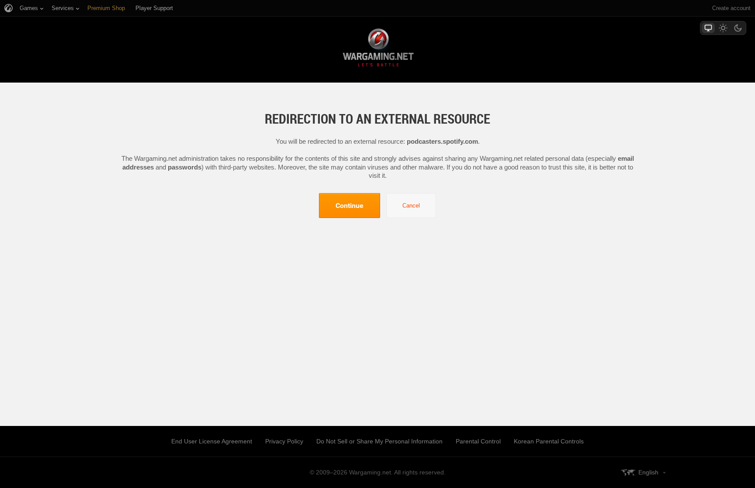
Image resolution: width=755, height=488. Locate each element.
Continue (350, 205)
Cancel (411, 205)
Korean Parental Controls (549, 441)
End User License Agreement (211, 441)
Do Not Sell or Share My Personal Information (379, 441)
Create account (731, 8)
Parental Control (478, 441)
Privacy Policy (284, 441)
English (648, 472)
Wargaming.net (377, 49)
